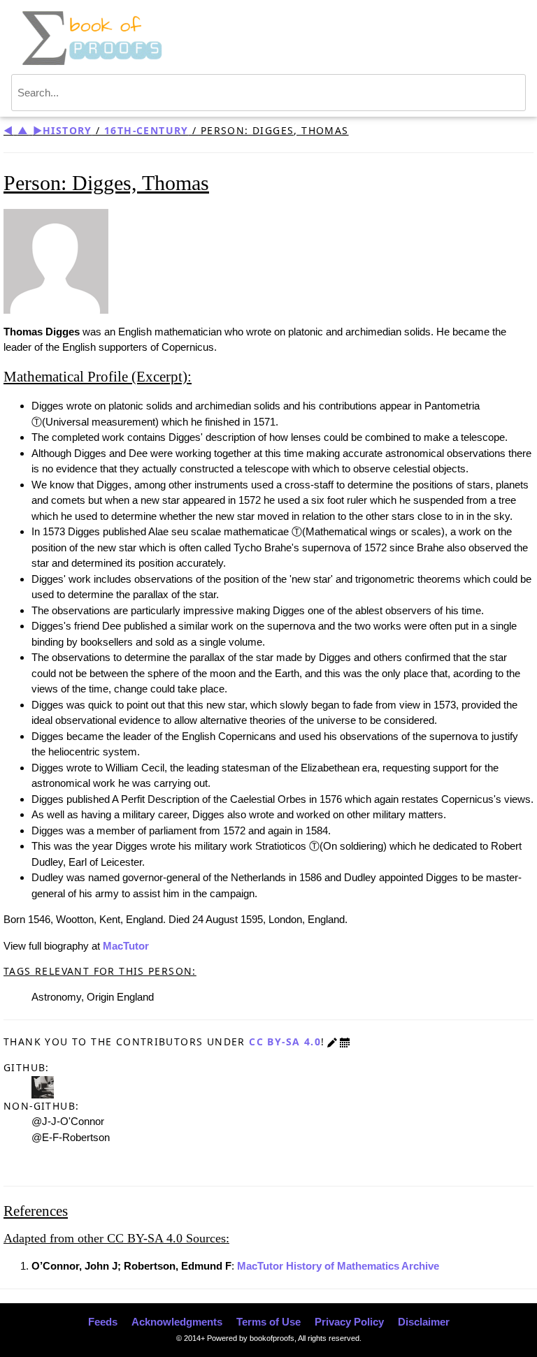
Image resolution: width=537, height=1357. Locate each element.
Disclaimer (424, 1322)
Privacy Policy (349, 1322)
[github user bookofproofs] (42, 1085)
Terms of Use (268, 1322)
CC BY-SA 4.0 (285, 1041)
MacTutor (126, 946)
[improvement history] (345, 1041)
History (67, 130)
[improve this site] (332, 1041)
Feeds (102, 1322)
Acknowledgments (176, 1322)
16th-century (146, 130)
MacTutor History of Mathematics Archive (338, 1266)
